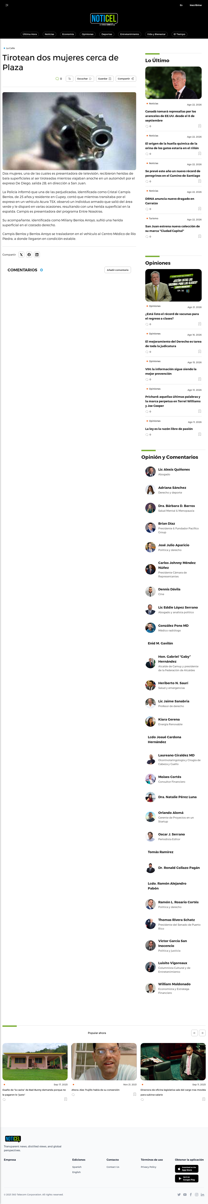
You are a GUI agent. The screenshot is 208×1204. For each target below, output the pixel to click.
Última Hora (30, 34)
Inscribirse (196, 5)
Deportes (107, 34)
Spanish (76, 1167)
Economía (68, 34)
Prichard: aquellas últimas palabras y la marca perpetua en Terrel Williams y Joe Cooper (173, 401)
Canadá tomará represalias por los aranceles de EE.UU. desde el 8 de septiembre (170, 116)
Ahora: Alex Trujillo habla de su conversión (26, 1089)
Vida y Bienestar (156, 34)
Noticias (49, 34)
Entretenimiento (129, 34)
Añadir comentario (118, 270)
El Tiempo (179, 34)
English (76, 1172)
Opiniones (87, 34)
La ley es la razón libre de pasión (169, 428)
